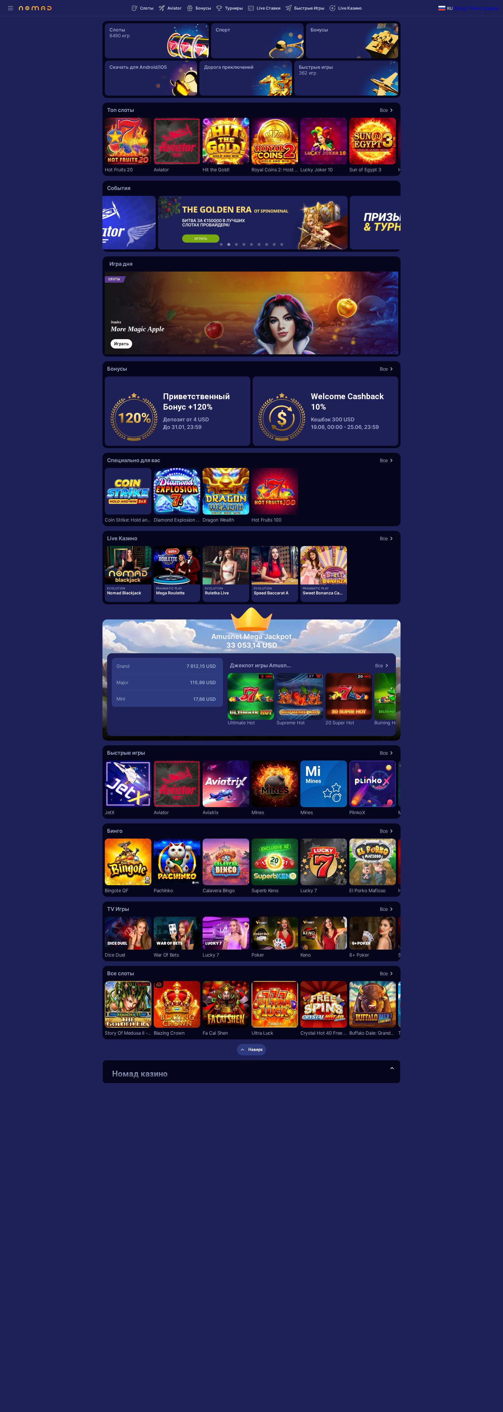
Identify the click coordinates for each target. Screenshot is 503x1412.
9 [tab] (281, 244)
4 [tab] (243, 244)
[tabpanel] (252, 222)
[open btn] (392, 1068)
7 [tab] (266, 244)
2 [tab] (228, 244)
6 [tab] (259, 244)
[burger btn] (10, 8)
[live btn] (128, 565)
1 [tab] (221, 244)
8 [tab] (274, 244)
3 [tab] (236, 244)
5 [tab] (251, 244)
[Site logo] (35, 8)
